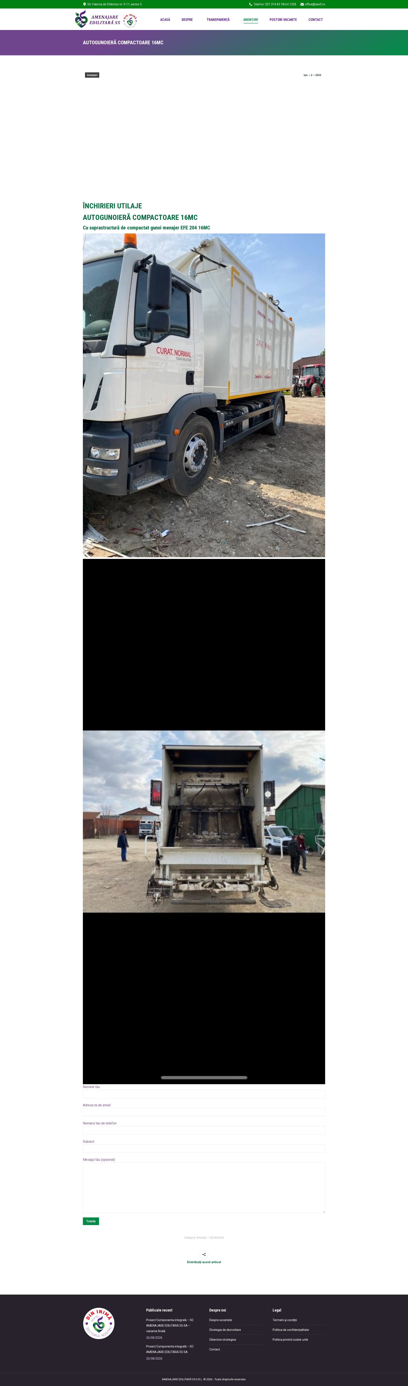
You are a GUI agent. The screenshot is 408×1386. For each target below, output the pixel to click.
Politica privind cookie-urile (290, 1339)
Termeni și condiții (285, 1320)
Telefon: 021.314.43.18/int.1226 (275, 4)
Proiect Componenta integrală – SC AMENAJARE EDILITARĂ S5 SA (170, 1349)
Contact (214, 1349)
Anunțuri (92, 75)
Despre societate (220, 1320)
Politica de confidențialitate (291, 1330)
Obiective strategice (222, 1339)
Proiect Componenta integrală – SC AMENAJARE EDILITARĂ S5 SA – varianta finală (170, 1325)
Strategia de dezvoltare (225, 1330)
